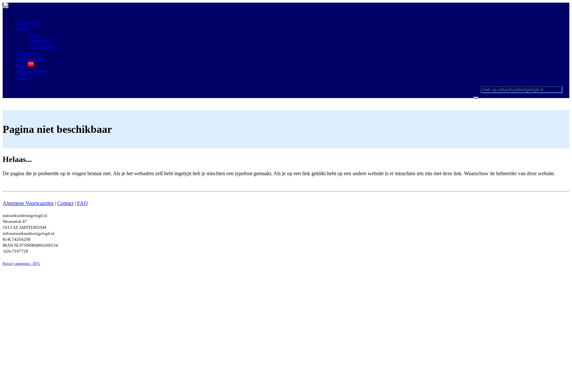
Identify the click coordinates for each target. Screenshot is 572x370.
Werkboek (40, 40)
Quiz (25, 66)
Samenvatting (30, 58)
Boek (34, 34)
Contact (65, 203)
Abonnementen (32, 72)
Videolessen (28, 23)
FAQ (82, 203)
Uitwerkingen (43, 46)
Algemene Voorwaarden (28, 203)
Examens (25, 52)
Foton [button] (22, 28)
